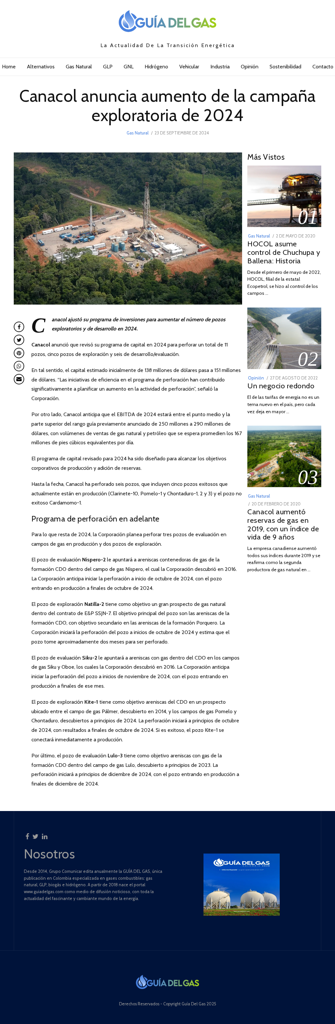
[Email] (19, 379)
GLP (108, 66)
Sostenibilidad (285, 66)
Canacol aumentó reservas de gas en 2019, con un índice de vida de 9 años (283, 524)
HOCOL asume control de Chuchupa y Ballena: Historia (283, 252)
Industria (220, 66)
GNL (128, 66)
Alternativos (41, 66)
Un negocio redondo (280, 385)
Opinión (249, 66)
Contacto (322, 66)
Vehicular (189, 66)
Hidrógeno (156, 66)
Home (9, 66)
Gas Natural (79, 66)
